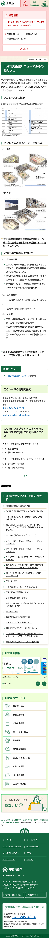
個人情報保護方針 (33, 846)
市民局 (36, 820)
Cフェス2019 (11, 581)
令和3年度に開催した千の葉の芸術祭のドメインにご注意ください (25, 604)
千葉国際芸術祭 (12, 611)
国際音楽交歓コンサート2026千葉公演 (21, 628)
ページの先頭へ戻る (24, 831)
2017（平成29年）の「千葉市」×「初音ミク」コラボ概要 (24, 574)
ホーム (3, 820)
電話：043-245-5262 (13, 408)
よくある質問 (18, 775)
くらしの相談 (18, 766)
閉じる (25, 5)
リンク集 (30, 860)
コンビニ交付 (8, 677)
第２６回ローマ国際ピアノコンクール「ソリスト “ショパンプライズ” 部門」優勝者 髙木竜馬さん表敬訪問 (25, 527)
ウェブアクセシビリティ (11, 853)
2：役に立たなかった (14, 452)
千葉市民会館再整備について (17, 592)
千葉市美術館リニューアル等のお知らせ (21, 587)
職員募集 (16, 740)
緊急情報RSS (31, 34)
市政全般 (10, 820)
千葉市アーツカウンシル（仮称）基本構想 (22, 642)
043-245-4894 (24, 916)
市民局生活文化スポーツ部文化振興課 (24, 498)
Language (34, 5)
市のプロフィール (9, 860)
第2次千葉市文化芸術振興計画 (18, 506)
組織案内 (18, 820)
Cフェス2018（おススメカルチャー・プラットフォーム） (25, 550)
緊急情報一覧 (13, 34)
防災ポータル (18, 706)
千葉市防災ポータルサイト (18, 39)
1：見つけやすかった (14, 464)
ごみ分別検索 (18, 723)
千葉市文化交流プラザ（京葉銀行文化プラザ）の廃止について (24, 518)
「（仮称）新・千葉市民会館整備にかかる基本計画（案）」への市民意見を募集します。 (24, 635)
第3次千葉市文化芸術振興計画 (18, 617)
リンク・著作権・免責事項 (12, 846)
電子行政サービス (20, 732)
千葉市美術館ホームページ (21, 376)
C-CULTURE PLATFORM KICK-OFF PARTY (24, 511)
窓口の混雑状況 (19, 749)
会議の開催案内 (19, 784)
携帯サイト (30, 853)
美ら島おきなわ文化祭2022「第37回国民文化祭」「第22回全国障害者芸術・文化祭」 (24, 566)
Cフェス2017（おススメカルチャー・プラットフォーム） (25, 542)
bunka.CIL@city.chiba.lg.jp (16, 415)
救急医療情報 (18, 715)
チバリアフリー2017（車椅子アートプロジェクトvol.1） (25, 558)
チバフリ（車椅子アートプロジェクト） (21, 535)
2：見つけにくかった (14, 468)
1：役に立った (11, 449)
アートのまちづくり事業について (19, 622)
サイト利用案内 (32, 840)
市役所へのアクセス (13, 895)
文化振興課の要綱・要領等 (16, 598)
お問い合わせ (33, 895)
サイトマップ (7, 840)
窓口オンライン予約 (21, 758)
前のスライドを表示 (38, 683)
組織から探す (27, 820)
